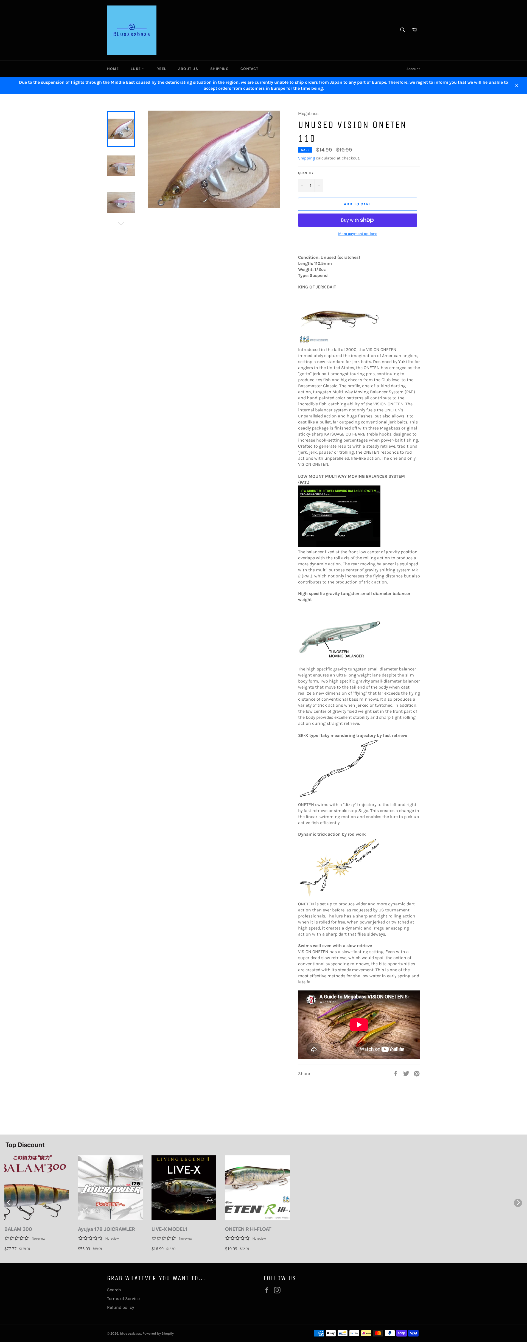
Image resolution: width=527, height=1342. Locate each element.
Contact (249, 68)
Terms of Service (123, 1298)
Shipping (219, 68)
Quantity (305, 173)
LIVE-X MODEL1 (169, 1229)
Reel (161, 68)
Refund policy (120, 1307)
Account (413, 69)
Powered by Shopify (158, 1333)
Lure (136, 68)
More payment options (357, 233)
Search (114, 1289)
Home (113, 68)
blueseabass (130, 1333)
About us (188, 68)
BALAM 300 (18, 1229)
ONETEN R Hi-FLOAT (248, 1229)
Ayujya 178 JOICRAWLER (106, 1229)
